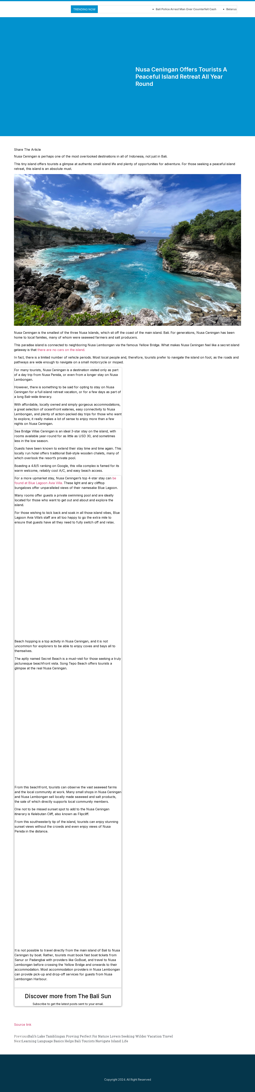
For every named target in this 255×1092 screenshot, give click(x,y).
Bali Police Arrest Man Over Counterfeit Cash (165, 9)
